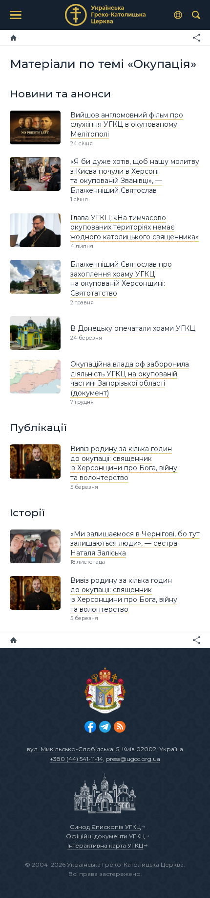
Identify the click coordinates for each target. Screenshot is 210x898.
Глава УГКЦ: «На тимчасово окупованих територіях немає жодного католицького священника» (134, 227)
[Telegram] (105, 727)
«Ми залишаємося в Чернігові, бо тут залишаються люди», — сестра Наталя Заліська (135, 543)
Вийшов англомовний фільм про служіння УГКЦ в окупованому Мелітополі (126, 124)
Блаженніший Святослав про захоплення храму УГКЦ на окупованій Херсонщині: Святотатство (121, 279)
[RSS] (120, 727)
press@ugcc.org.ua (133, 758)
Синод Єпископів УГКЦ (105, 826)
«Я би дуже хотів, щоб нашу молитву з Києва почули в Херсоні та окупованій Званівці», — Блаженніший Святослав (134, 176)
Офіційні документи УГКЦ (105, 836)
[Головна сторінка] (13, 38)
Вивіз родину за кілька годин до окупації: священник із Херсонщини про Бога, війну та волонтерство (123, 463)
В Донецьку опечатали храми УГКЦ (132, 328)
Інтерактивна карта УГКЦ (105, 845)
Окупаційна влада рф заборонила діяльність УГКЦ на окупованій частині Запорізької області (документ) (129, 378)
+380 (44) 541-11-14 (76, 758)
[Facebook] (90, 727)
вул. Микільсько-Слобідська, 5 (73, 749)
